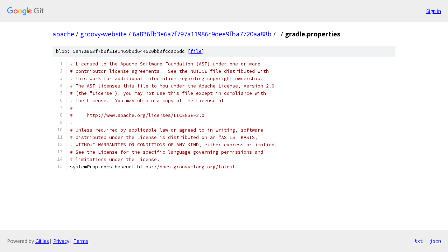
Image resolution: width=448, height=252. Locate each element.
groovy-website (103, 34)
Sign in (433, 11)
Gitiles (42, 241)
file (196, 51)
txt (418, 241)
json (435, 241)
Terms (81, 241)
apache (63, 34)
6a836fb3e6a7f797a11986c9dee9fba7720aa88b (202, 34)
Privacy (61, 241)
